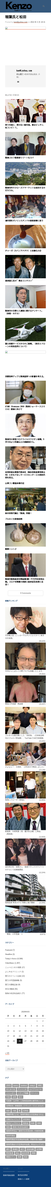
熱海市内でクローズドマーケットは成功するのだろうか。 (25, 189)
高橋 (19, 1157)
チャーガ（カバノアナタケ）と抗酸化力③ (23, 251)
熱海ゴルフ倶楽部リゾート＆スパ (19, 158)
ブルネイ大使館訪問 (13, 519)
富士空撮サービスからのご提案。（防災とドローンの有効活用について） (25, 345)
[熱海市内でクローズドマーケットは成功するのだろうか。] (25, 164)
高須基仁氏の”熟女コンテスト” (19, 281)
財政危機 (30, 1149)
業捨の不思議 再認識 (14, 704)
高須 (25, 1157)
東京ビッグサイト (13, 1123)
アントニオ (22, 1089)
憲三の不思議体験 (12, 980)
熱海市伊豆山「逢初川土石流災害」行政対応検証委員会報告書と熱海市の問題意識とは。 (24, 1131)
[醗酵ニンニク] (25, 525)
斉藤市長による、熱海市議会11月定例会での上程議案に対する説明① (25, 1114)
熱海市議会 (10, 1136)
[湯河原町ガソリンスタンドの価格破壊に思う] (25, 196)
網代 (8, 1149)
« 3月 (7, 1053)
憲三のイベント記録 (13, 976)
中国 (8, 1097)
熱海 (8, 1127)
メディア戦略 (23, 1093)
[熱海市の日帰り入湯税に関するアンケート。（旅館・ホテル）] (25, 287)
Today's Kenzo (11, 959)
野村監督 (9, 1153)
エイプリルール (35, 1089)
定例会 (25, 1111)
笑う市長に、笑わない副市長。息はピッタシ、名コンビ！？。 (25, 126)
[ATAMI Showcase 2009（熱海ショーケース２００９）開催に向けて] (25, 382)
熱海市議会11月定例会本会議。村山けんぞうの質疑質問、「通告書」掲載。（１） (25, 1144)
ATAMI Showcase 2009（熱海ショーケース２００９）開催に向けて (25, 408)
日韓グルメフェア (13, 1119)
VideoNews (9, 963)
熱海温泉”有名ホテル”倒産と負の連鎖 (20, 902)
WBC (40, 1085)
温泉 (33, 1123)
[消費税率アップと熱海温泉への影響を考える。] (25, 352)
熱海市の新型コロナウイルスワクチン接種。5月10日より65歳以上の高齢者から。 (24, 440)
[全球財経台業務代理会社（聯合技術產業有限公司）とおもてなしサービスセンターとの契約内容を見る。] (25, 448)
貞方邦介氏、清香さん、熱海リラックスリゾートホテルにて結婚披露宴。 (24, 868)
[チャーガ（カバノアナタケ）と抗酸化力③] (25, 226)
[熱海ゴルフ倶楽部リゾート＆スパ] (25, 133)
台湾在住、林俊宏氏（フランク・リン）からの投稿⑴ (24, 1106)
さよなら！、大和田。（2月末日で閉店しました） (25, 767)
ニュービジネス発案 (13, 967)
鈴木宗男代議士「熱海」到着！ (18, 513)
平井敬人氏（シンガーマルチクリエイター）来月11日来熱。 (24, 636)
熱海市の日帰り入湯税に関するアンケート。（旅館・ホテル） (24, 312)
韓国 (33, 1153)
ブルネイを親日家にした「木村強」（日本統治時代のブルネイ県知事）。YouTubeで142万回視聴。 (25, 736)
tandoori (24, 1085)
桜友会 (25, 1123)
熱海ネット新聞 (23, 1179)
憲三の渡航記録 (11, 985)
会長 (14, 1097)
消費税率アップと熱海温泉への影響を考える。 (25, 376)
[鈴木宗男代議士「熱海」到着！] (25, 489)
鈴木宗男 (25, 1153)
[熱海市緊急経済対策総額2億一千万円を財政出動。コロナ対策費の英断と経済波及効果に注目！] (25, 555)
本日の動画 (9, 989)
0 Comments (25, 593)
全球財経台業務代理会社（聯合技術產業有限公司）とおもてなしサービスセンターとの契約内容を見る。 (25, 475)
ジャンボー (10, 1093)
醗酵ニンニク (11, 549)
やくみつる (10, 1089)
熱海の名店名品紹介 (13, 993)
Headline (8, 954)
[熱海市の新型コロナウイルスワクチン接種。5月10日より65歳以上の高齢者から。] (25, 415)
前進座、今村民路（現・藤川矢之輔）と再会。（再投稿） (23, 832)
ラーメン (34, 1093)
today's (32, 1085)
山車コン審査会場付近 (14, 483)
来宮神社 (26, 1119)
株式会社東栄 (23, 1175)
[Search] (42, 6)
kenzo (15, 1085)
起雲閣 (39, 1149)
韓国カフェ (10, 1157)
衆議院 (15, 1149)
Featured (8, 950)
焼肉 (39, 1123)
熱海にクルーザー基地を (15, 800)
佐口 (20, 1097)
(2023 (8, 1085)
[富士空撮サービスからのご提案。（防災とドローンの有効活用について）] (25, 319)
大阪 (14, 1111)
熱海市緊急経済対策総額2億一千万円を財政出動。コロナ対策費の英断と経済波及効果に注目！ (24, 582)
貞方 (22, 1149)
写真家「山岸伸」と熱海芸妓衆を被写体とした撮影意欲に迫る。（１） (24, 1101)
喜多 (8, 1111)
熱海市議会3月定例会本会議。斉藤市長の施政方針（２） (24, 1139)
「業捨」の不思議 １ (14, 934)
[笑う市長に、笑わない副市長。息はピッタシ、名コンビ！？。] (25, 101)
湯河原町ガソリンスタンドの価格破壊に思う (24, 221)
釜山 (18, 1153)
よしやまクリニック (13, 972)
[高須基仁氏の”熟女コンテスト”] (25, 256)
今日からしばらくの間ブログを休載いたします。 (24, 671)
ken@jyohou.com (20, 22)
